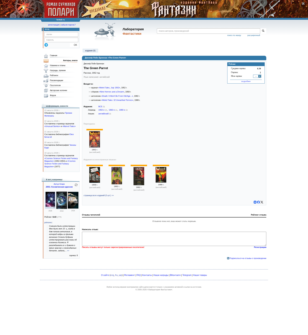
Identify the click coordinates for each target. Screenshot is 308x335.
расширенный (253, 35)
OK (74, 45)
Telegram (186, 275)
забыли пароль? (68, 25)
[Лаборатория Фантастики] (105, 31)
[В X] (261, 202)
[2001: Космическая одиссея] (50, 208)
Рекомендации (56, 80)
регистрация (53, 25)
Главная (53, 55)
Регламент (129, 275)
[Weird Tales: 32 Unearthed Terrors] (161, 182)
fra (116, 275)
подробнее (246, 81)
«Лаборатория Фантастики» (159, 290)
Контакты (147, 275)
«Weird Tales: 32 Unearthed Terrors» (117, 100)
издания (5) (90, 51)
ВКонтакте (175, 275)
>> (68, 251)
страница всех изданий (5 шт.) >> (99, 195)
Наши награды (160, 275)
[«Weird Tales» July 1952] (94, 147)
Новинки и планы (57, 65)
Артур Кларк (59, 184)
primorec (48, 222)
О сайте (105, 275)
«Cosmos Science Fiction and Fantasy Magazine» (60, 164)
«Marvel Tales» (69, 126)
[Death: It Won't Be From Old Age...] (139, 184)
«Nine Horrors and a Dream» (111, 92)
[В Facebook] (258, 202)
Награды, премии (58, 70)
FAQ (139, 275)
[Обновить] (76, 186)
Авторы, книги (70, 60)
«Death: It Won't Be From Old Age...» (117, 96)
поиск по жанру (234, 35)
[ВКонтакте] (255, 202)
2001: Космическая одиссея (59, 187)
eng (112, 275)
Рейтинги (54, 75)
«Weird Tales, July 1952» (109, 88)
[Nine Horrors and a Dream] (94, 182)
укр (120, 275)
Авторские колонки (58, 90)
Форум (53, 95)
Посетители (55, 85)
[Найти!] (263, 31)
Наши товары (200, 275)
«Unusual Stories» (52, 126)
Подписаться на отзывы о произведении (248, 258)
